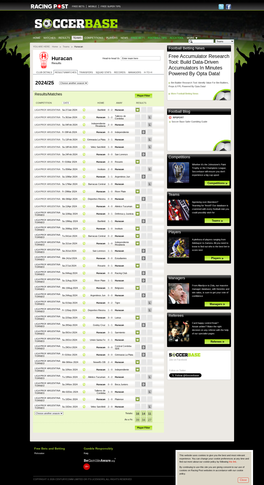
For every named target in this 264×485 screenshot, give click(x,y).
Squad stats (103, 72)
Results (64, 37)
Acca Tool (177, 37)
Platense (119, 399)
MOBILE (92, 6)
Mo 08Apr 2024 (69, 199)
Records (119, 72)
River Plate (120, 191)
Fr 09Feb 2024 (69, 132)
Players (112, 37)
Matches (49, 37)
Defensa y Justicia (124, 214)
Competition (44, 103)
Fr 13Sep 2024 (69, 310)
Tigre (117, 303)
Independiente (122, 132)
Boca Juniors (121, 384)
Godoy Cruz (99, 325)
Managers (134, 72)
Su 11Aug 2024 (69, 280)
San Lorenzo (121, 154)
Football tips (157, 37)
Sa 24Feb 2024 (69, 154)
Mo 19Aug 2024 (70, 288)
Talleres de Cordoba (120, 117)
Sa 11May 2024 (70, 214)
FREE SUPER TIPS (110, 6)
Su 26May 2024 (70, 228)
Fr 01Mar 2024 (69, 162)
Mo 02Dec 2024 (70, 392)
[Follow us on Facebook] (228, 6)
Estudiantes (121, 258)
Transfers (86, 72)
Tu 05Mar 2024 (69, 169)
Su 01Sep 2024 (69, 303)
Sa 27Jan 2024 (69, 110)
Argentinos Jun (122, 176)
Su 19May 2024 (70, 221)
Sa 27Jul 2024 (69, 265)
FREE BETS (78, 6)
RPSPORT (178, 117)
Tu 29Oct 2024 (69, 347)
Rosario (119, 162)
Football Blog (179, 111)
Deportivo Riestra (96, 199)
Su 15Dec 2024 (70, 406)
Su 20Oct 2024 (69, 340)
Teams (77, 37)
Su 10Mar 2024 (69, 176)
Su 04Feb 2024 (69, 124)
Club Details (44, 72)
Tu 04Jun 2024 (69, 236)
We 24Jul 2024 (69, 258)
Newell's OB (99, 362)
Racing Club (121, 273)
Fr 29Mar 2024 (69, 191)
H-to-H (148, 72)
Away (119, 103)
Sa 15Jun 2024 (69, 243)
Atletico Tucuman (123, 206)
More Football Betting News (184, 93)
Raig (86, 453)
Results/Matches (65, 72)
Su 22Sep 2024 (69, 317)
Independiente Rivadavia (98, 124)
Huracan (119, 110)
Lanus (118, 317)
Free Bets (138, 37)
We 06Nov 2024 (70, 362)
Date (66, 103)
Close (243, 479)
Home (36, 37)
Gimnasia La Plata (96, 139)
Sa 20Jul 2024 (69, 251)
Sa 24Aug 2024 (69, 295)
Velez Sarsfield (98, 147)
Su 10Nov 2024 (70, 369)
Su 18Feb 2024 (69, 147)
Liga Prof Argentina (47, 110)
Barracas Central (96, 184)
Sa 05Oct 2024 (69, 332)
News (124, 37)
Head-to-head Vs (111, 58)
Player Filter (143, 95)
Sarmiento (120, 332)
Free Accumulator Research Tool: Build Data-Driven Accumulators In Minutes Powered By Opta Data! (199, 64)
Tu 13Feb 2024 (69, 139)
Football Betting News (187, 48)
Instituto (101, 169)
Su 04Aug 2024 (69, 273)
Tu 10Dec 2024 (70, 399)
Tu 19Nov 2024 (70, 377)
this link (232, 461)
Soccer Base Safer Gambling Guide (189, 121)
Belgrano (119, 288)
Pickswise (39, 453)
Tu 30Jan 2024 (69, 117)
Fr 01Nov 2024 (69, 354)
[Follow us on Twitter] (221, 6)
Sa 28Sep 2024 (69, 325)
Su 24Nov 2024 (70, 384)
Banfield (101, 110)
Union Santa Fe (97, 340)
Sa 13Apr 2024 (69, 206)
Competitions (94, 37)
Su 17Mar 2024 (69, 184)
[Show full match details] (84, 109)
